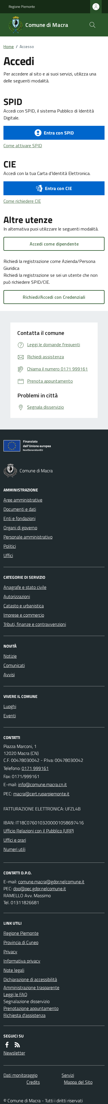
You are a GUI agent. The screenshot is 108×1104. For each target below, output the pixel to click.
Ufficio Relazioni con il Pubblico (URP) (38, 830)
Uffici (8, 555)
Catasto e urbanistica (23, 605)
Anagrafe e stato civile (24, 587)
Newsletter (14, 1052)
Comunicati (14, 665)
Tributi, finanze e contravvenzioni (34, 624)
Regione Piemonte (22, 6)
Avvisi (9, 674)
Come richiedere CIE (22, 201)
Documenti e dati (19, 509)
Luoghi (9, 706)
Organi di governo (20, 527)
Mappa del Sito (78, 1082)
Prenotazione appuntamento (30, 1008)
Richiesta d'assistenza (24, 1015)
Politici (9, 546)
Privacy (10, 951)
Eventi (9, 715)
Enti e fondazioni (19, 518)
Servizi (68, 1075)
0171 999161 (35, 768)
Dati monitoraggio (20, 1075)
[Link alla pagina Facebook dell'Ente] (6, 1044)
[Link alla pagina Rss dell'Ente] (17, 1044)
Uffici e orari (14, 839)
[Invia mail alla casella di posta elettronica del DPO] (51, 881)
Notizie (10, 656)
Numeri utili (14, 849)
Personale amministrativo (27, 536)
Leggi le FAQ (15, 994)
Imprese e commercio (23, 614)
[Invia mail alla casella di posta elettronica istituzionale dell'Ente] (42, 784)
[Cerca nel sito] (92, 25)
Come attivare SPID (22, 145)
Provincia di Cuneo (20, 942)
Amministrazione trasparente (31, 987)
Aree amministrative (22, 499)
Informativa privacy (21, 960)
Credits (33, 1082)
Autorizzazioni (16, 596)
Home (8, 46)
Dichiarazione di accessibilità (30, 979)
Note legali (13, 970)
